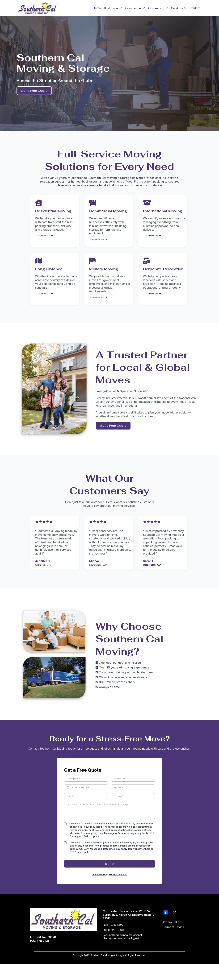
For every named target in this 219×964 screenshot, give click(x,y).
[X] (174, 912)
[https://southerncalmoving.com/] (38, 8)
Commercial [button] (133, 8)
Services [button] (177, 8)
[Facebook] (165, 912)
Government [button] (156, 8)
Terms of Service (118, 874)
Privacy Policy (99, 874)
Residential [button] (111, 8)
